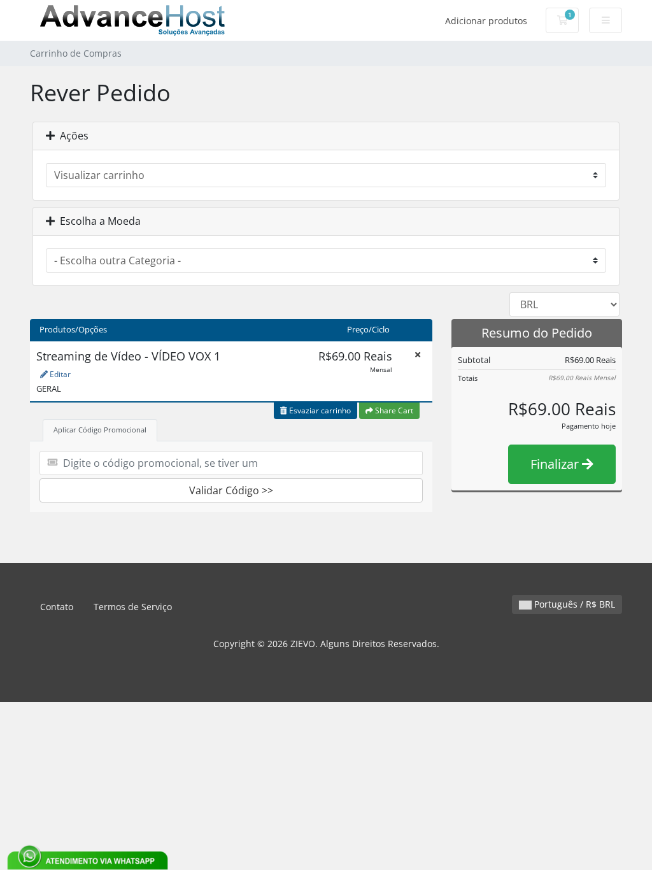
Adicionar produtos (486, 21)
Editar (59, 374)
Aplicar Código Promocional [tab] (99, 429)
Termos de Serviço (133, 607)
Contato (56, 607)
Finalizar (556, 464)
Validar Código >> (231, 490)
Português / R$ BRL (573, 604)
